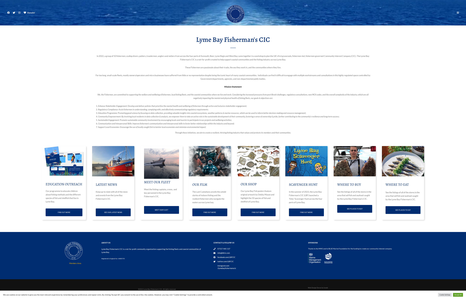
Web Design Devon (314, 288)
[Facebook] (8, 12)
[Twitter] (14, 12)
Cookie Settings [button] (444, 295)
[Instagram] (19, 12)
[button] (458, 13)
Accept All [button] (458, 295)
